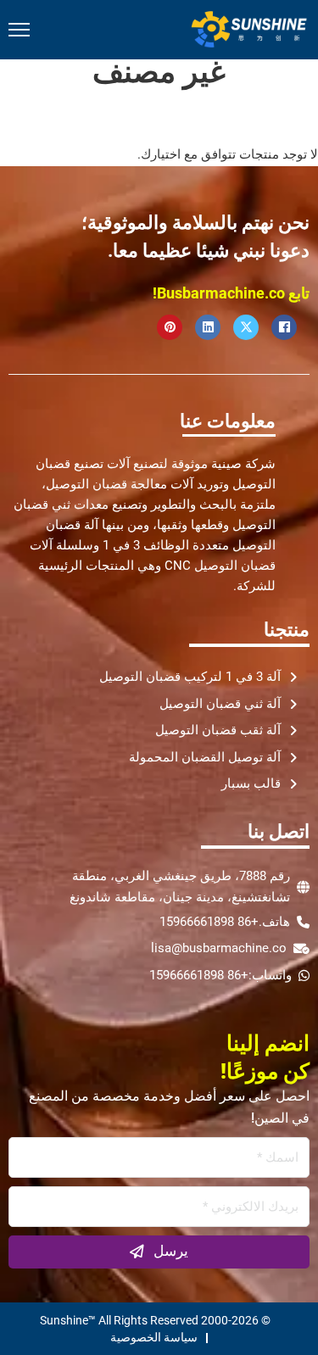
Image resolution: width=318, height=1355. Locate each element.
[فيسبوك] (284, 327)
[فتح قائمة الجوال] (19, 29)
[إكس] (246, 327)
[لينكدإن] (207, 327)
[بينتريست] (169, 327)
